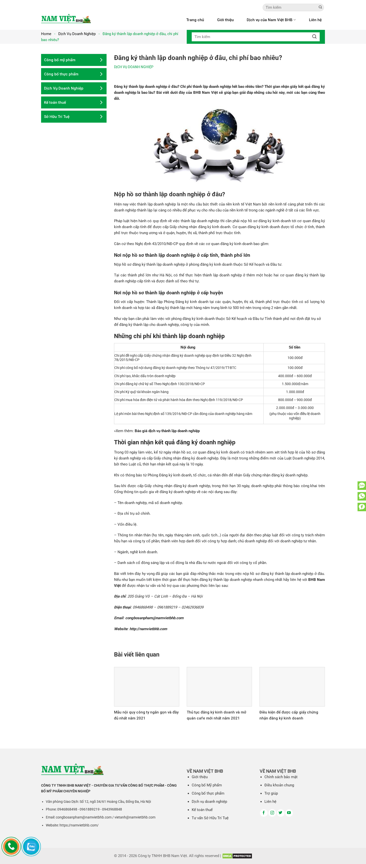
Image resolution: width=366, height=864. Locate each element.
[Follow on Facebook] (264, 813)
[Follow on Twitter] (281, 813)
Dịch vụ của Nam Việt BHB (270, 20)
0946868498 (67, 809)
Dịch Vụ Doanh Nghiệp (77, 34)
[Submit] (320, 7)
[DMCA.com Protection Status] (237, 856)
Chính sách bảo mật (281, 777)
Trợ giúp (271, 793)
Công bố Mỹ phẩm (207, 785)
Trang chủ (195, 20)
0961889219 (90, 809)
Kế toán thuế (202, 810)
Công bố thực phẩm (208, 793)
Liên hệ (315, 20)
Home (46, 34)
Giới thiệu (225, 20)
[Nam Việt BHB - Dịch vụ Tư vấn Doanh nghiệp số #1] (66, 18)
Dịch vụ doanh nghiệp (209, 801)
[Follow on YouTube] (289, 813)
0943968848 (112, 809)
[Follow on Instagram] (272, 813)
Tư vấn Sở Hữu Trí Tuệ (210, 818)
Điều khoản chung (279, 785)
